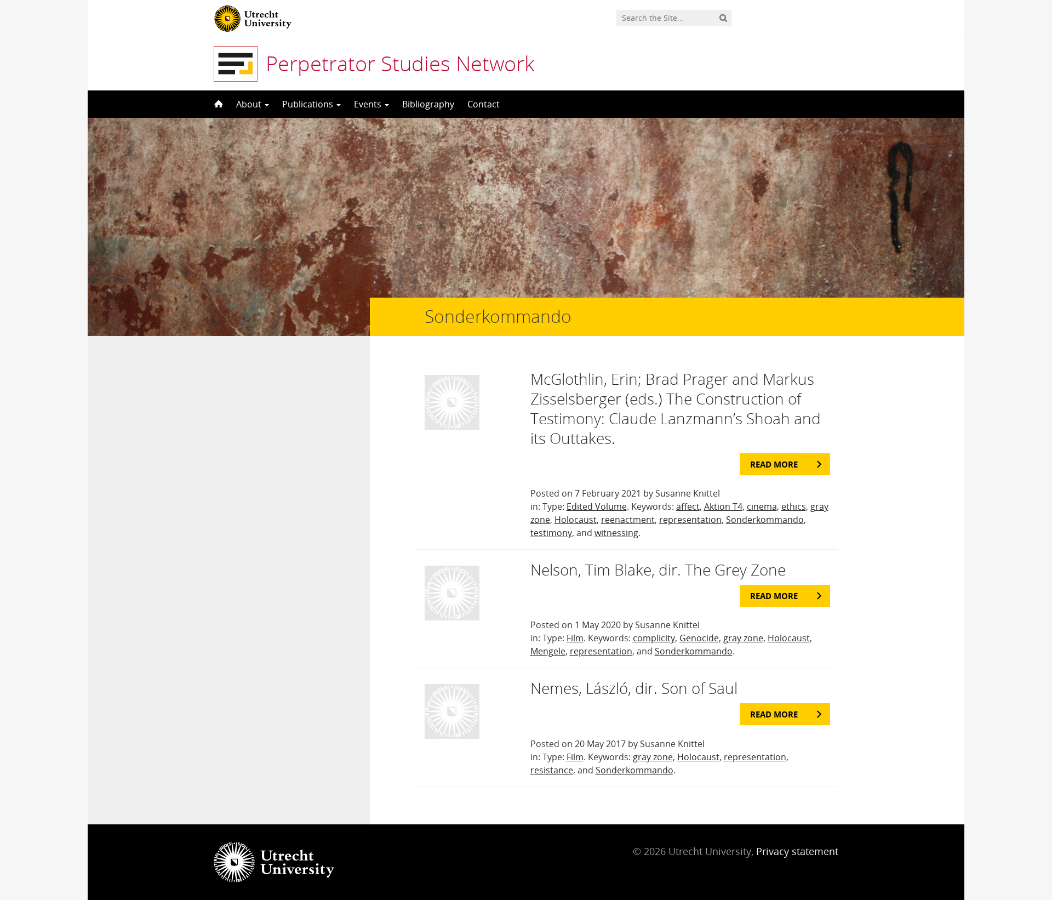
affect (688, 506)
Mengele (547, 651)
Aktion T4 (723, 506)
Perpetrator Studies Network (400, 63)
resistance (551, 770)
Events (369, 104)
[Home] (217, 104)
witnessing (616, 533)
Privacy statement (797, 851)
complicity (654, 638)
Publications (308, 104)
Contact (483, 104)
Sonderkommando (765, 520)
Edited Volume (597, 506)
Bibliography (428, 104)
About (250, 104)
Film (575, 638)
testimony (551, 533)
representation (690, 520)
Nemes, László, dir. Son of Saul (633, 687)
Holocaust (575, 520)
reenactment (628, 520)
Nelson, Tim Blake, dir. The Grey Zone (658, 569)
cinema (762, 506)
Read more (774, 464)
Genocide (699, 638)
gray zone (743, 638)
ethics (793, 506)
